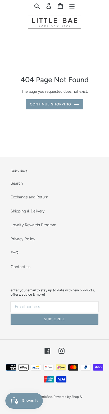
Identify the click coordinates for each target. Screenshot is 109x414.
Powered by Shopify (68, 397)
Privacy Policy (23, 239)
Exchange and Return (29, 197)
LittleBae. (46, 397)
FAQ (15, 252)
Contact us (20, 266)
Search (17, 183)
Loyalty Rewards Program (33, 224)
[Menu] (72, 6)
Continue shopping (50, 104)
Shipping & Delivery (28, 211)
